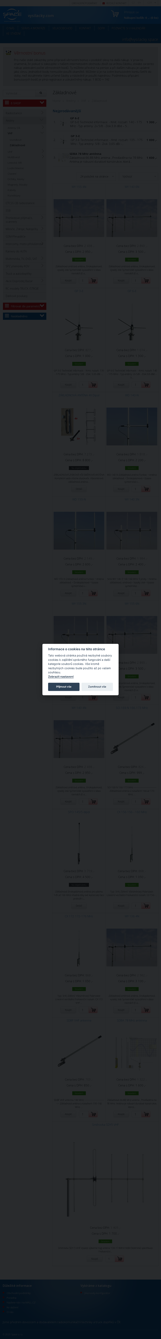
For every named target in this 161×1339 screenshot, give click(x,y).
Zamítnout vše (97, 686)
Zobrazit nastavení (61, 676)
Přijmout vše (63, 686)
